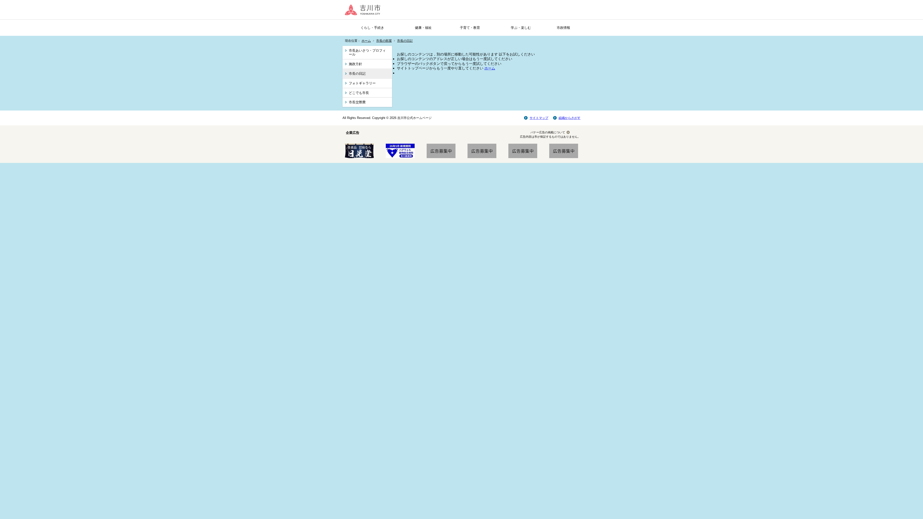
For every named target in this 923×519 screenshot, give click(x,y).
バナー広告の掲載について (547, 132)
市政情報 (563, 28)
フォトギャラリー (362, 83)
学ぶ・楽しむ (521, 28)
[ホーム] (364, 9)
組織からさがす (569, 118)
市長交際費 (357, 102)
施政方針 (355, 64)
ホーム (366, 41)
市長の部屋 (384, 41)
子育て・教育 (470, 28)
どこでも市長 (359, 93)
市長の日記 (405, 41)
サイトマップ (539, 118)
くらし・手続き (372, 28)
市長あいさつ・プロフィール (367, 52)
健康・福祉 (423, 28)
